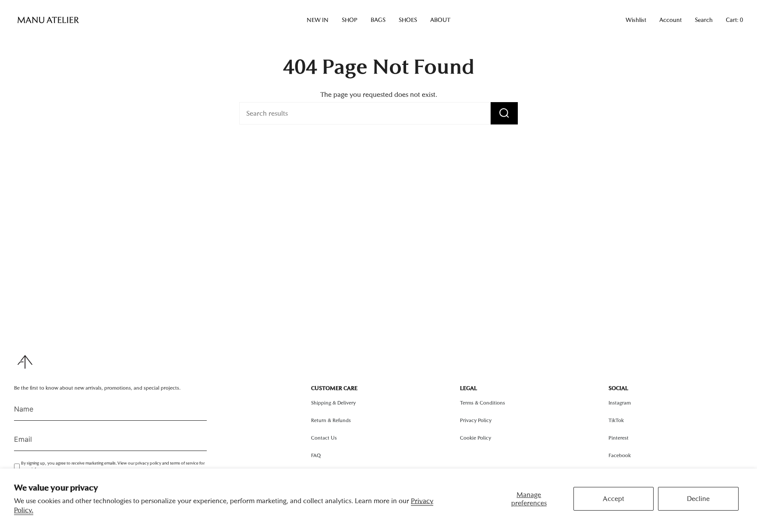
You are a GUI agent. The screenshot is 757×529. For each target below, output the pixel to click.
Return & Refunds (331, 420)
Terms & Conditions (482, 403)
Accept (613, 498)
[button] (317, 20)
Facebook (619, 455)
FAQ (316, 455)
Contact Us (324, 438)
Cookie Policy (475, 438)
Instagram (619, 403)
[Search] (504, 113)
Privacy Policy (476, 420)
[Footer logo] (25, 362)
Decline (698, 498)
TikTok (616, 420)
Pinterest (618, 438)
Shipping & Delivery (333, 403)
